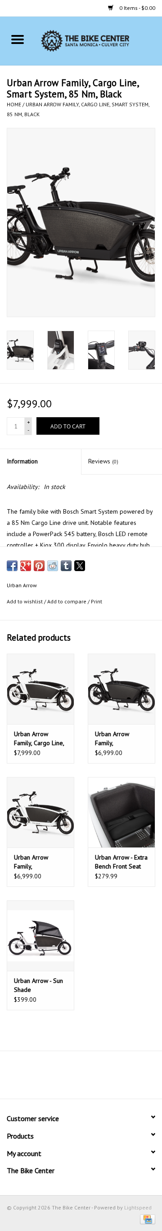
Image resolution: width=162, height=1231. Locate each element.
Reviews (103, 461)
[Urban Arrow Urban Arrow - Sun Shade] (40, 935)
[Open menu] (17, 39)
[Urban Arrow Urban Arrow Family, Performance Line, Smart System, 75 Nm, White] (40, 812)
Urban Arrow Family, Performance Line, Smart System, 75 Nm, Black (119, 738)
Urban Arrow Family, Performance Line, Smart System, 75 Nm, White (38, 862)
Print (96, 601)
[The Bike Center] (98, 40)
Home (14, 104)
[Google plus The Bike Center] (89, 1078)
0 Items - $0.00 (136, 7)
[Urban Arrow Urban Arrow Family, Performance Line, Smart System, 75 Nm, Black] (121, 689)
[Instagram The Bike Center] (105, 1078)
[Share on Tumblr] (66, 565)
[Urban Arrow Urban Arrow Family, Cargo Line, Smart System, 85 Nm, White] (40, 689)
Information (22, 461)
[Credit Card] (146, 1218)
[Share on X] (79, 565)
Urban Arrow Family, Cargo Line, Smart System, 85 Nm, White (39, 738)
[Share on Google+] (25, 565)
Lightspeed (138, 1207)
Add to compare (67, 601)
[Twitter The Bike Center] (73, 1078)
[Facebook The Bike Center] (57, 1078)
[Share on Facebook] (12, 565)
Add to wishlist (25, 601)
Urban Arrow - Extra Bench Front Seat (121, 861)
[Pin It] (39, 565)
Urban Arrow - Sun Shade (38, 985)
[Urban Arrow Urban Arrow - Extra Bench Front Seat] (121, 812)
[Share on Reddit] (52, 565)
